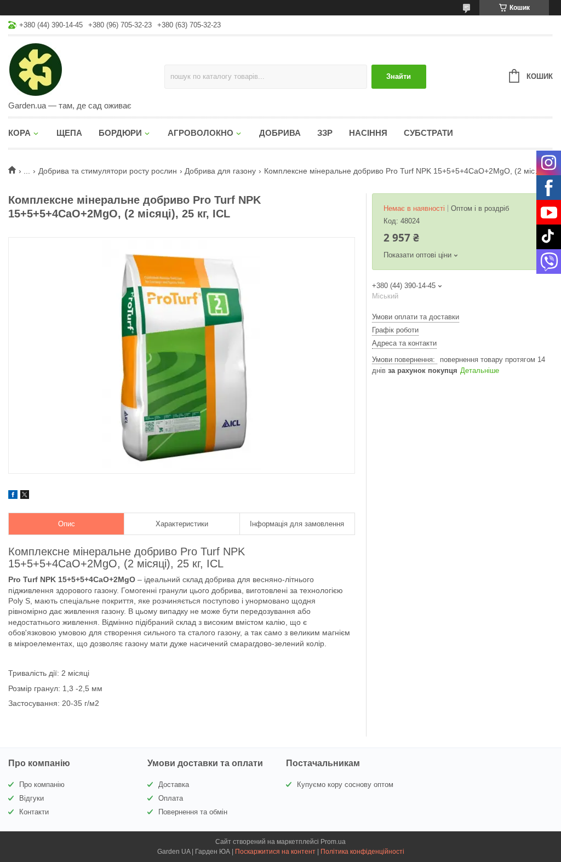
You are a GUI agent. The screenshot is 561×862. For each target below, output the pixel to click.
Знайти (398, 76)
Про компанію (42, 784)
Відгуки (31, 798)
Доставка (173, 784)
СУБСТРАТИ (428, 133)
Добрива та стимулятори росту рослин (107, 170)
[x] (24, 496)
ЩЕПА (69, 133)
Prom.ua (333, 842)
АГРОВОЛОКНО (200, 133)
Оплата (170, 798)
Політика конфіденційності (362, 851)
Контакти (34, 812)
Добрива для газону (220, 170)
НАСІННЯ (368, 133)
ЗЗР (325, 133)
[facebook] (13, 496)
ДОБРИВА (280, 133)
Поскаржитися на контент (275, 851)
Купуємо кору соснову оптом (345, 784)
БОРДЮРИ (120, 133)
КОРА (19, 133)
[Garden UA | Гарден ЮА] (86, 69)
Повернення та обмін (192, 812)
